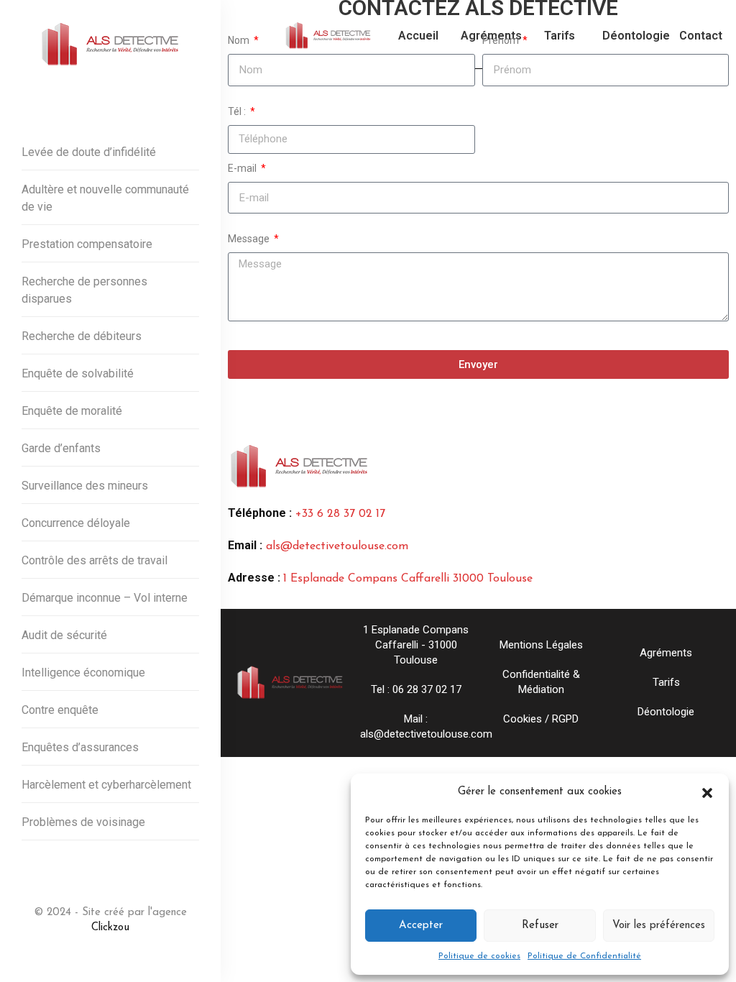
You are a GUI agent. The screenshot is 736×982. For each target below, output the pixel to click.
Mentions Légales (541, 644)
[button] (707, 792)
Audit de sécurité (64, 635)
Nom (240, 40)
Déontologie (666, 711)
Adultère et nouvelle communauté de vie (105, 198)
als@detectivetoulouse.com (337, 546)
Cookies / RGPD (541, 718)
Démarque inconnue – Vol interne (105, 598)
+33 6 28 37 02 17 (340, 514)
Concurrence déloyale (76, 523)
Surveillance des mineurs (85, 485)
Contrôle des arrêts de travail (94, 560)
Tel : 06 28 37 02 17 (416, 689)
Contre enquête (60, 710)
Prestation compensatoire (87, 244)
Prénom (501, 40)
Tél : (238, 111)
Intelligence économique (83, 672)
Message (250, 238)
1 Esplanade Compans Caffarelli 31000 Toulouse (408, 578)
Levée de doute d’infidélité (89, 152)
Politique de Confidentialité (584, 956)
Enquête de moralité (72, 411)
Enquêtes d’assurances (80, 747)
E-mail (243, 168)
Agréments (666, 652)
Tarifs (666, 682)
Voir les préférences (658, 925)
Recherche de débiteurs (82, 336)
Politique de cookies (479, 956)
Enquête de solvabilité (78, 373)
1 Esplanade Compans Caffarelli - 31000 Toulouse (416, 644)
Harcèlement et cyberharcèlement (106, 784)
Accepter (421, 925)
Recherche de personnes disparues (84, 290)
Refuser (540, 925)
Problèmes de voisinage (83, 822)
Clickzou (110, 927)
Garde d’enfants (61, 448)
